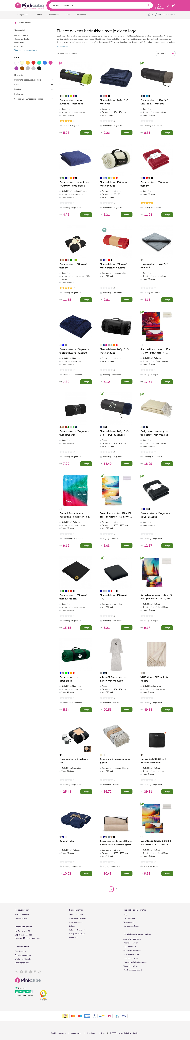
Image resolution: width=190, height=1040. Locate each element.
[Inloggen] (167, 5)
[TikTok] (39, 972)
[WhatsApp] (149, 14)
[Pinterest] (30, 972)
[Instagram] (35, 972)
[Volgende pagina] (121, 889)
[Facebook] (21, 972)
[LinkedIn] (26, 972)
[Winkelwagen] (173, 5)
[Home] (15, 22)
